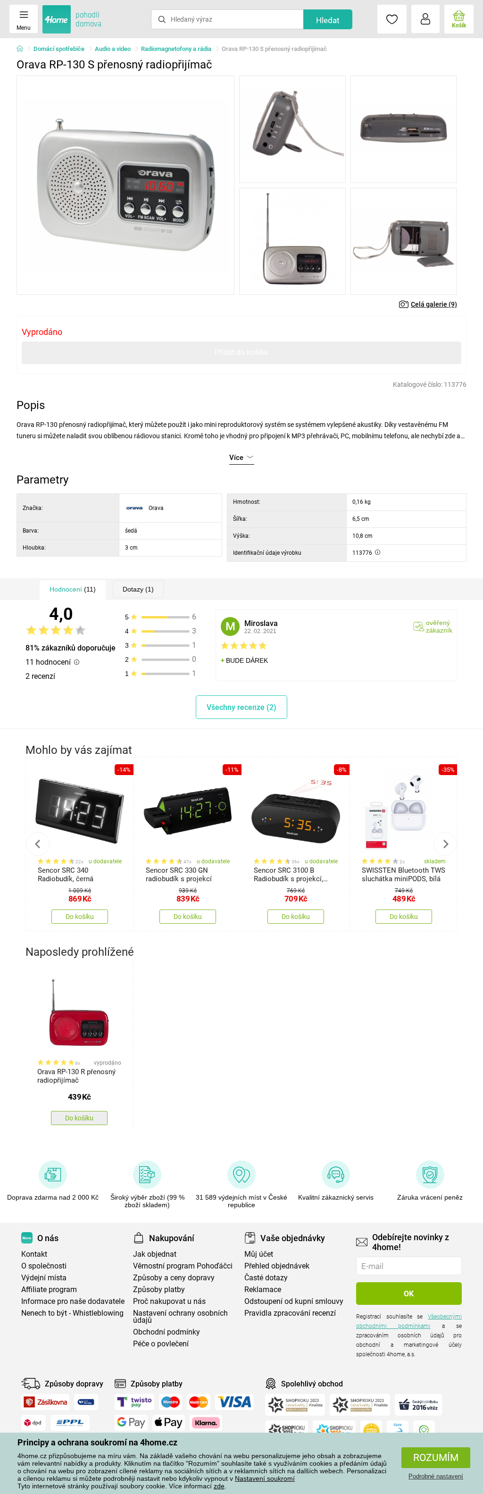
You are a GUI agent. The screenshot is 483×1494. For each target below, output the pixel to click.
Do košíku (80, 916)
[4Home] (23, 49)
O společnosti (44, 1265)
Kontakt (34, 1254)
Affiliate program (49, 1289)
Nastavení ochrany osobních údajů (180, 1317)
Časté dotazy (266, 1277)
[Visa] (234, 1402)
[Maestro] (170, 1402)
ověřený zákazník (439, 626)
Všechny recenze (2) (241, 707)
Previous (38, 844)
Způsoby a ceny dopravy (174, 1277)
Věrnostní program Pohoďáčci (183, 1265)
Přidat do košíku (241, 352)
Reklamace (262, 1289)
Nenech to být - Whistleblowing (72, 1313)
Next (445, 844)
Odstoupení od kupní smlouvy (293, 1301)
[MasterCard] (199, 1402)
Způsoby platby (159, 1289)
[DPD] (33, 1423)
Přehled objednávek (276, 1265)
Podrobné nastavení (435, 1476)
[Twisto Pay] (134, 1402)
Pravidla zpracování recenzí (290, 1313)
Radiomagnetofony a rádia (176, 48)
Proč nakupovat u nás (169, 1301)
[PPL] (70, 1423)
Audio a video (113, 48)
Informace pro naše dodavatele (73, 1301)
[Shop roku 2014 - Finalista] (334, 1431)
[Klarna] (206, 1423)
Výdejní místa (44, 1277)
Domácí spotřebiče (58, 48)
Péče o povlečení (161, 1343)
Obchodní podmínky (166, 1331)
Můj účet (258, 1254)
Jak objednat (154, 1254)
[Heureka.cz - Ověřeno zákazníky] (371, 1431)
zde (219, 1486)
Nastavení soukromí (265, 1478)
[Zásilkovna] (45, 1402)
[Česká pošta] (86, 1402)
